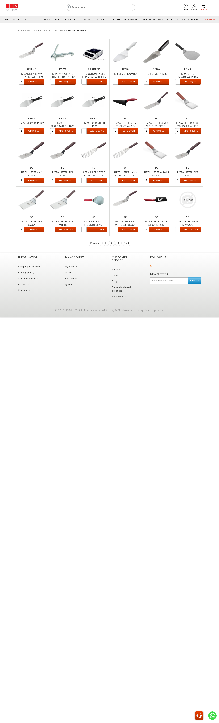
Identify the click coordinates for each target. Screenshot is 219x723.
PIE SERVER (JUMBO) (125, 74)
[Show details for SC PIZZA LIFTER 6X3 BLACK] (188, 150)
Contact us (24, 290)
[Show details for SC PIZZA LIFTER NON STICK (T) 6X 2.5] (125, 101)
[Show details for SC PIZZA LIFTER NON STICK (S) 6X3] (156, 200)
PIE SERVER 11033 (156, 74)
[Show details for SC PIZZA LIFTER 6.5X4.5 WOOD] (156, 150)
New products (120, 296)
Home (21, 30)
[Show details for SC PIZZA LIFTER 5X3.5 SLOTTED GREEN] (125, 150)
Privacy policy (26, 272)
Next (126, 243)
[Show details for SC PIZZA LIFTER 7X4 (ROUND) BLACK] (94, 200)
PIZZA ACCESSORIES (52, 30)
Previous (95, 243)
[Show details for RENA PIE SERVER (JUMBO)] (125, 52)
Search (116, 269)
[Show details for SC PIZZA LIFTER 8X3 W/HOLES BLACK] (125, 200)
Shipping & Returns (29, 266)
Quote (68, 284)
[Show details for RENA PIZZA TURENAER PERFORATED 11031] (63, 101)
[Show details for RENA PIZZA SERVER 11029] (31, 101)
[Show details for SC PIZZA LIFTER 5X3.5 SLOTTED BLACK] (94, 150)
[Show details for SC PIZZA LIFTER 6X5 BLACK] (31, 200)
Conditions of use (28, 278)
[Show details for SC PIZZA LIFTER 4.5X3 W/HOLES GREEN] (156, 101)
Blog (114, 281)
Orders (69, 272)
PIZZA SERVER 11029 (31, 123)
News (115, 275)
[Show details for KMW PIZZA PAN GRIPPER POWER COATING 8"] (63, 52)
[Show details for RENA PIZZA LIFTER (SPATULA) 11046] (188, 52)
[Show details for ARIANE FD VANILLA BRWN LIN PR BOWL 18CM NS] (31, 52)
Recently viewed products (121, 289)
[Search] (69, 6)
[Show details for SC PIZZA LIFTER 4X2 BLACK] (31, 150)
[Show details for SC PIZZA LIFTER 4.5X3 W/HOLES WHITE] (188, 101)
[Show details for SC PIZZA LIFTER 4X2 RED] (63, 150)
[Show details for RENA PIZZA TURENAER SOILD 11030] (94, 101)
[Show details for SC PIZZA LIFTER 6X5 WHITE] (63, 200)
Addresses (71, 278)
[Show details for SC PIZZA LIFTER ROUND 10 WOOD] (188, 200)
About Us (23, 284)
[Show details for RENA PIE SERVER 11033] (156, 52)
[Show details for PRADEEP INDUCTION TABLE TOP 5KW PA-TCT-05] (94, 52)
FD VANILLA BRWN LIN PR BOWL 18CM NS (31, 77)
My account (71, 266)
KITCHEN (32, 30)
